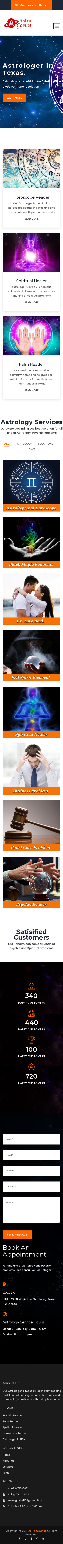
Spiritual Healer (31, 281)
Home (6, 1455)
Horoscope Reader (31, 197)
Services (8, 1466)
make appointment (33, 5)
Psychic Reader (15, 902)
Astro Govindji (37, 1531)
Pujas (31, 448)
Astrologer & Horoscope (22, 505)
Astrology (24, 443)
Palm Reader (31, 364)
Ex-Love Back (14, 619)
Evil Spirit (10, 675)
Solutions (45, 443)
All (6, 443)
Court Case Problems (20, 845)
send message (17, 1234)
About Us (8, 1461)
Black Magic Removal (20, 562)
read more (31, 219)
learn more (14, 97)
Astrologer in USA (14, 1439)
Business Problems (18, 789)
